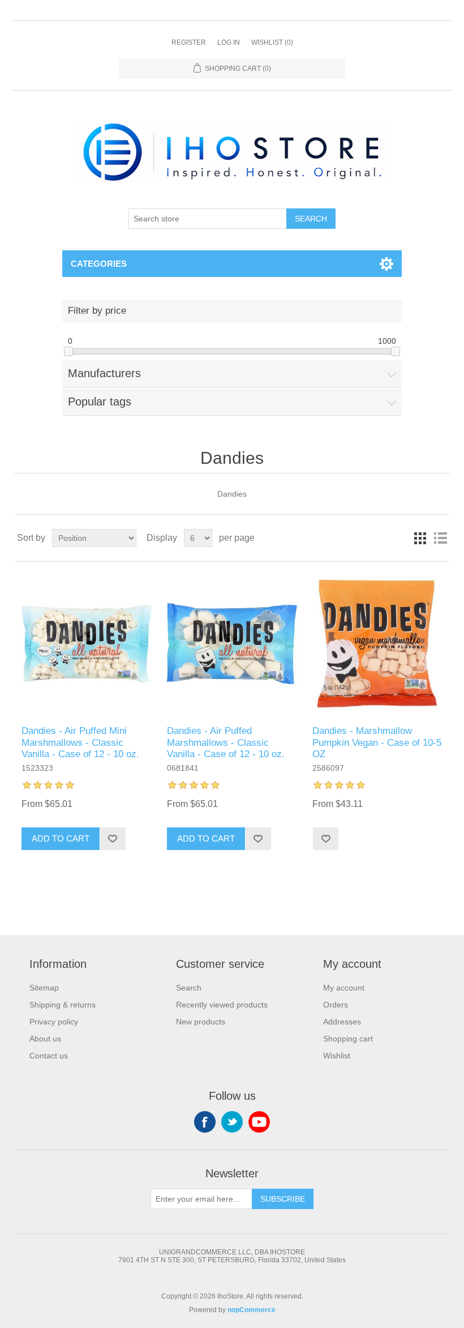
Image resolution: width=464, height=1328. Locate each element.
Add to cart (60, 838)
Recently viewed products (222, 1004)
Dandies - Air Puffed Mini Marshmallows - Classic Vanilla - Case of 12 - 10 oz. (80, 742)
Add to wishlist (113, 838)
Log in (228, 42)
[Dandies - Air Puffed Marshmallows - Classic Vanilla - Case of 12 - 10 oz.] (231, 643)
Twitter (232, 1122)
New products (200, 1021)
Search (311, 218)
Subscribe (282, 1198)
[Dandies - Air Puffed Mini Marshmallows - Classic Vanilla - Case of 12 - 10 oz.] (86, 643)
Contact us (48, 1055)
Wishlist (336, 1055)
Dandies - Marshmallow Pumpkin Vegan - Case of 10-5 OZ (376, 742)
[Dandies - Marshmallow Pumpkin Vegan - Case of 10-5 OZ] (377, 643)
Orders (335, 1004)
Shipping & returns (62, 1004)
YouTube (259, 1122)
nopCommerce (251, 1310)
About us (45, 1038)
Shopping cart (348, 1038)
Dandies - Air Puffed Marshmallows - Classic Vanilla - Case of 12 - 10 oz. (226, 742)
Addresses (342, 1021)
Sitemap (44, 987)
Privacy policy (53, 1021)
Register (188, 42)
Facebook (205, 1122)
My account (343, 987)
